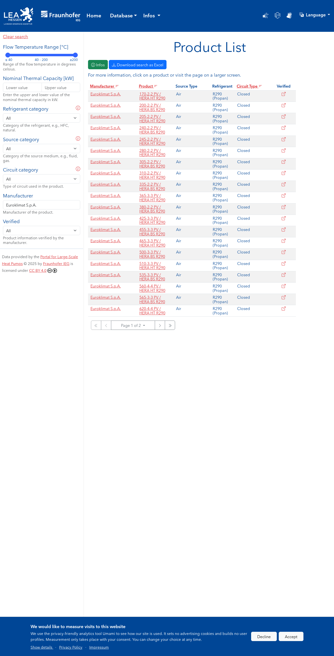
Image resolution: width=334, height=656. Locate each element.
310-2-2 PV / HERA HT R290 (152, 175)
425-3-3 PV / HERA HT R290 (152, 220)
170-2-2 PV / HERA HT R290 (152, 96)
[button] (42, 647)
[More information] (78, 138)
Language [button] (316, 15)
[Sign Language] (289, 15)
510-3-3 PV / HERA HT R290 (152, 265)
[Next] (160, 325)
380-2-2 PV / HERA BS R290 (152, 209)
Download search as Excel (139, 64)
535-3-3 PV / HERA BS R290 (152, 277)
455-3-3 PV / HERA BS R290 (152, 231)
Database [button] (121, 15)
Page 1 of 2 (131, 325)
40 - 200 (41, 59)
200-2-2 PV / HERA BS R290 (152, 107)
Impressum (99, 647)
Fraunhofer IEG (56, 263)
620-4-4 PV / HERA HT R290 (152, 310)
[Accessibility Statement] (265, 15)
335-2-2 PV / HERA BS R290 (152, 186)
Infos (100, 64)
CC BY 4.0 (37, 270)
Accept (291, 636)
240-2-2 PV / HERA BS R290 (152, 130)
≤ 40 (8, 59)
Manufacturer (102, 86)
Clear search (15, 36)
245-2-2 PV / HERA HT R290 (152, 141)
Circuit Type (247, 86)
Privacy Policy (70, 647)
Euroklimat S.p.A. (105, 93)
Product (146, 86)
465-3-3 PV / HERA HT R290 (152, 243)
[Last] (170, 325)
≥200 (74, 59)
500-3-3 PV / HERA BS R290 (152, 254)
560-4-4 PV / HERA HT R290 (152, 288)
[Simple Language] (277, 15)
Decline (264, 636)
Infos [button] (149, 15)
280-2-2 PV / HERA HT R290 (152, 152)
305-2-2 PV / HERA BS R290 (152, 164)
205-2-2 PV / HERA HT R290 (152, 118)
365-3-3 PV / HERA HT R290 (152, 197)
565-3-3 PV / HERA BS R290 (152, 299)
